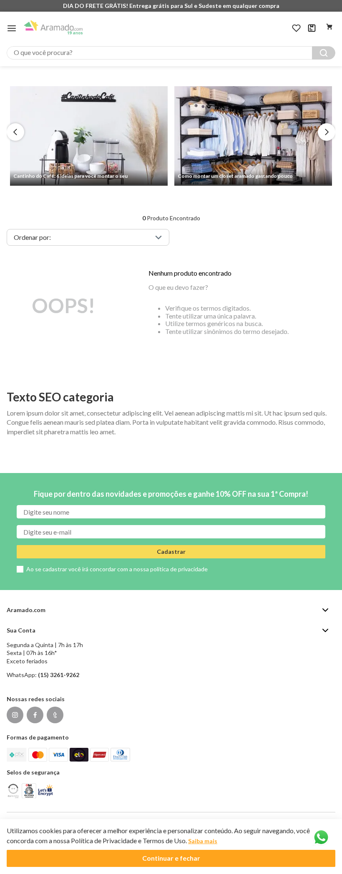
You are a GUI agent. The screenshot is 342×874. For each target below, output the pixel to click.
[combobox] (171, 53)
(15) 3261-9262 (58, 674)
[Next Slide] (326, 132)
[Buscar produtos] (323, 53)
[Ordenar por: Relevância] (88, 237)
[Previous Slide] (15, 132)
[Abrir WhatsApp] (321, 837)
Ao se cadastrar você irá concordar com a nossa (117, 569)
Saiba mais (202, 840)
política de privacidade (179, 569)
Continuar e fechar (171, 858)
